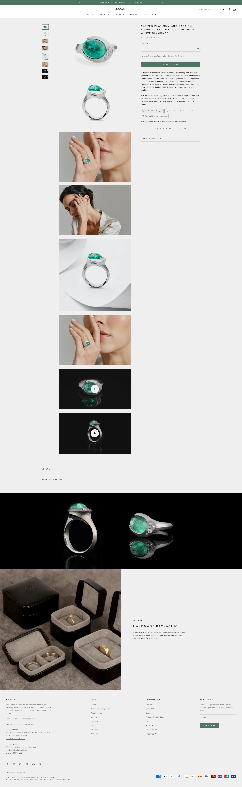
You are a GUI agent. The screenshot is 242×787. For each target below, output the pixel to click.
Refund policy (151, 729)
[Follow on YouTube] (33, 764)
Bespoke (104, 15)
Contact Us (150, 15)
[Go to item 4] (45, 48)
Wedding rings (96, 713)
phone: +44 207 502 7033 (16, 753)
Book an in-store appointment (121, 2)
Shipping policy (152, 734)
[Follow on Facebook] (7, 764)
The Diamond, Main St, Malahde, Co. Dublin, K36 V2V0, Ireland (38, 780)
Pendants (94, 721)
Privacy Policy (151, 725)
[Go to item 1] (45, 26)
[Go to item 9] (45, 77)
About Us (119, 15)
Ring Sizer (94, 734)
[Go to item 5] (45, 56)
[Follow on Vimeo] (40, 764)
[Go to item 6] (45, 64)
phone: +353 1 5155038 (15, 738)
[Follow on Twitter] (14, 764)
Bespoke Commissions (155, 717)
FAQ (147, 721)
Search (93, 704)
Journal (134, 15)
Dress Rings (95, 717)
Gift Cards (94, 729)
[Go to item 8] (45, 71)
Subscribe (209, 725)
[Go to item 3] (45, 41)
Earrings (93, 725)
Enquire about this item (170, 128)
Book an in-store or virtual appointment (21, 719)
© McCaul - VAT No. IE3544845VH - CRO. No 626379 (30, 777)
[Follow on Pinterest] (27, 764)
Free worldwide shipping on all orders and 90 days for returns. (164, 122)
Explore (90, 15)
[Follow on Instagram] (20, 764)
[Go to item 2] (45, 34)
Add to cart (170, 64)
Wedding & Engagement (100, 709)
